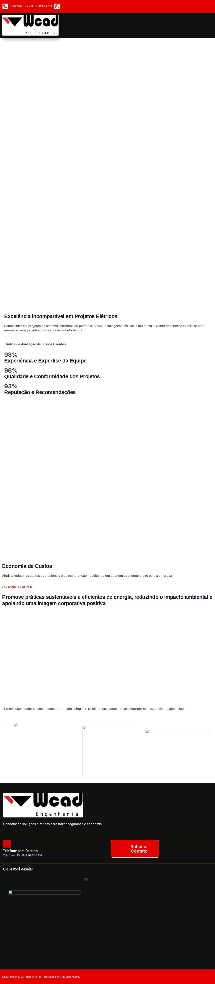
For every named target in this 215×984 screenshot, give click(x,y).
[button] (161, 25)
